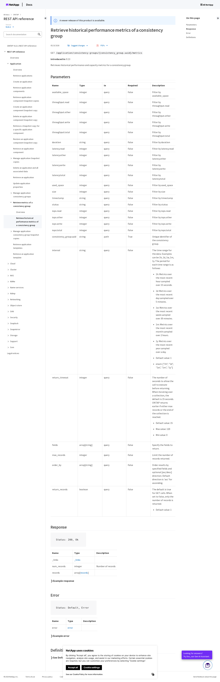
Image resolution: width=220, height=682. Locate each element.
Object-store (16, 305)
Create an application (22, 81)
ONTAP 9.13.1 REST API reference (22, 45)
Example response (63, 581)
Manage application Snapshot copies (26, 160)
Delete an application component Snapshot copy (25, 118)
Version (8, 25)
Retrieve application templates (22, 246)
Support (14, 341)
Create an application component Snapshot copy (25, 108)
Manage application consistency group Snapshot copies (26, 235)
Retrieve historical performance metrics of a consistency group (27, 222)
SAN (12, 311)
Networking (15, 299)
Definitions (191, 37)
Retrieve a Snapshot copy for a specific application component (26, 129)
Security (14, 317)
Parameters (191, 24)
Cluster (13, 269)
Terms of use (30, 677)
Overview (14, 57)
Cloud (12, 263)
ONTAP (16, 14)
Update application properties (21, 185)
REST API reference (16, 51)
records (84, 572)
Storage (14, 335)
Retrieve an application (23, 177)
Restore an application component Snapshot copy (25, 141)
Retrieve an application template (23, 256)
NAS (12, 275)
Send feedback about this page (204, 677)
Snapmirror (15, 329)
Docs (29, 4)
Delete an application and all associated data (25, 169)
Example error (61, 636)
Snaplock (14, 323)
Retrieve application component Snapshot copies (26, 99)
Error (188, 33)
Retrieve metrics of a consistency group (23, 204)
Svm (12, 347)
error (70, 627)
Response (191, 29)
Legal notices (13, 353)
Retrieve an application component (23, 150)
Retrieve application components (22, 89)
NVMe (12, 281)
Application (15, 63)
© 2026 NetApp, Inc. (11, 677)
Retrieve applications (22, 75)
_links (77, 559)
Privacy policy (47, 677)
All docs (6, 14)
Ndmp (12, 293)
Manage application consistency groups (22, 195)
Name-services (17, 287)
